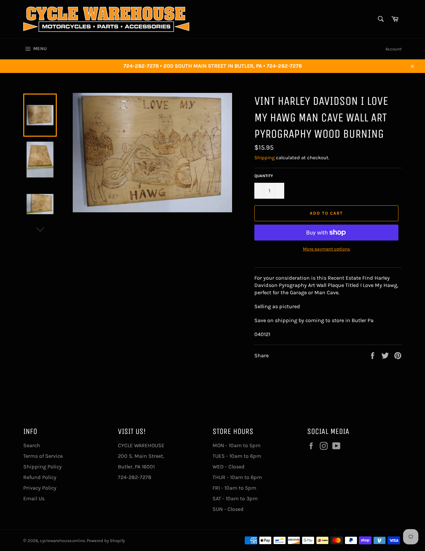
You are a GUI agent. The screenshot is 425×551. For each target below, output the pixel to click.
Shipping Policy (42, 466)
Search (31, 445)
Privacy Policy (39, 488)
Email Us (33, 498)
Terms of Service (43, 456)
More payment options (326, 249)
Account (393, 48)
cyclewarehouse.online (62, 540)
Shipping (264, 158)
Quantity (263, 175)
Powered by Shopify (106, 540)
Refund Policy (39, 477)
